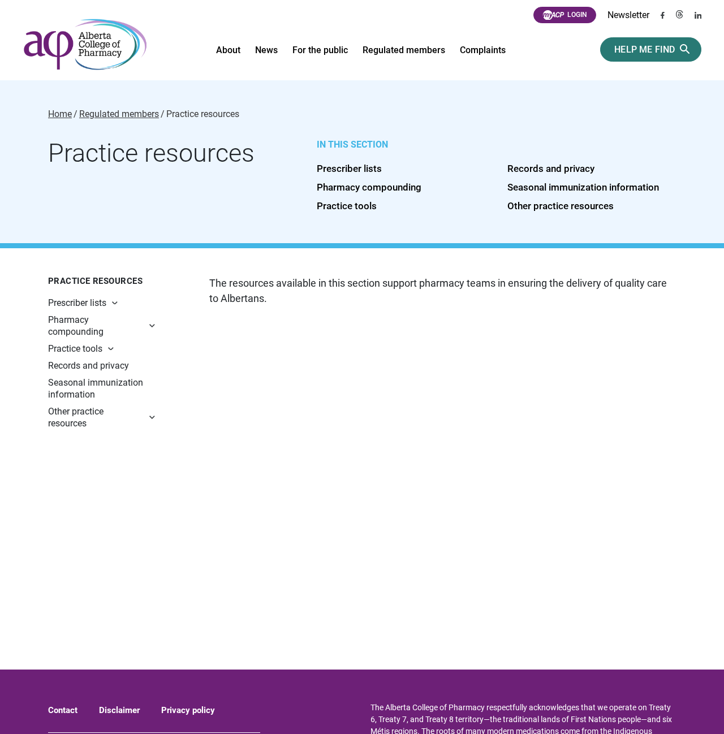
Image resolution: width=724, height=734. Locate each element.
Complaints (483, 50)
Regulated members (404, 50)
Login (577, 15)
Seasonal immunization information (583, 187)
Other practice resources (560, 205)
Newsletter (628, 15)
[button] (130, 303)
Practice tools (347, 205)
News (266, 50)
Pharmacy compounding (369, 187)
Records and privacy (550, 168)
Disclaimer (119, 710)
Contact (62, 710)
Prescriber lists (349, 168)
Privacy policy (188, 710)
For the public (320, 50)
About (228, 50)
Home (60, 114)
